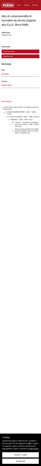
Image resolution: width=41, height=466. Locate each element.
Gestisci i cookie (20, 455)
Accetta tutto (20, 461)
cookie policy (34, 449)
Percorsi (35, 5)
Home (19, 5)
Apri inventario (6, 101)
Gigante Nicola (7, 85)
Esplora (26, 5)
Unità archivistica (9, 51)
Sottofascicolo (8, 56)
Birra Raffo (5, 74)
